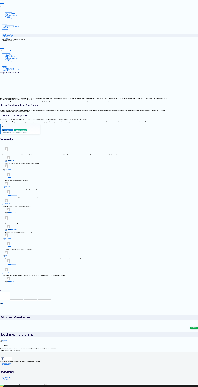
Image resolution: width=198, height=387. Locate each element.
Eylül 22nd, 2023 (13, 212)
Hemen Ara (2, 385)
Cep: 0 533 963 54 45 (5, 364)
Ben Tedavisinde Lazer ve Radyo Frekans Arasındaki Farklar (12, 328)
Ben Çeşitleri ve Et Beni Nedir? (7, 324)
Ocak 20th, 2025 (8, 272)
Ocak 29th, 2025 (13, 264)
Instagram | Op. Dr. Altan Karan (7, 35)
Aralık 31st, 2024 (8, 255)
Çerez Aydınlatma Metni (6, 377)
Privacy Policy (14, 301)
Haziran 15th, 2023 (14, 177)
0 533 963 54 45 (4, 341)
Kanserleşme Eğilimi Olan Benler (7, 326)
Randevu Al (2, 3)
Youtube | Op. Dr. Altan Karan (7, 36)
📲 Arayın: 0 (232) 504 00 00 (7, 130)
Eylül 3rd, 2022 (8, 151)
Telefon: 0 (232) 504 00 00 (6, 363)
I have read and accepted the (9, 301)
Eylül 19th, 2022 (13, 160)
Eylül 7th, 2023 (7, 203)
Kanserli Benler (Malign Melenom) (8, 327)
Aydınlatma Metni (5, 379)
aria (3, 186)
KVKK (3, 378)
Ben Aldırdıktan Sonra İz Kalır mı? (7, 325)
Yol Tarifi (1, 386)
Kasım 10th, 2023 (10, 220)
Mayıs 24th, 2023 (8, 169)
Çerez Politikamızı (35, 384)
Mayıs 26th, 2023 (7, 186)
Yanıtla (3, 152)
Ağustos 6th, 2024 (14, 246)
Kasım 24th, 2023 (14, 229)
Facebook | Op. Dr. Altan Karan (7, 34)
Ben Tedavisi (4, 323)
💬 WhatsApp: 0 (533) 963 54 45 (20, 130)
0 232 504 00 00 (5, 29)
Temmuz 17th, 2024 (7, 238)
